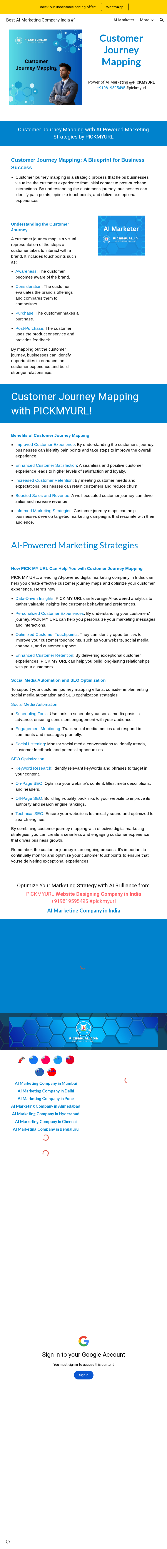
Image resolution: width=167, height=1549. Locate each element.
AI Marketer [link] (124, 20)
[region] (83, 7)
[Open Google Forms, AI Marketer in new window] (149, 1175)
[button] (162, 20)
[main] (121, 50)
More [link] (144, 20)
